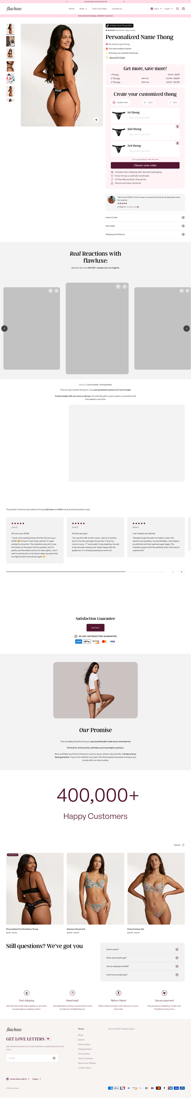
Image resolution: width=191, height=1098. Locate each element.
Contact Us (117, 8)
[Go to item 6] (10, 91)
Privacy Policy (84, 1053)
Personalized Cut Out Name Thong (22, 929)
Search (81, 1039)
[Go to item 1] (10, 29)
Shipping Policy (85, 1049)
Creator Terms (84, 1068)
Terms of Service (85, 1058)
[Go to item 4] (10, 66)
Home (71, 8)
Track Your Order (99, 8)
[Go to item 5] (10, 79)
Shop (82, 8)
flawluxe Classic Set (76, 929)
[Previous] (66, 1)
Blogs (80, 1035)
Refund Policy (84, 1044)
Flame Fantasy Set (135, 929)
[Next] (124, 1)
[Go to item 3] (10, 54)
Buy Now (95, 627)
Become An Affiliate (87, 1063)
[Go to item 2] (10, 41)
